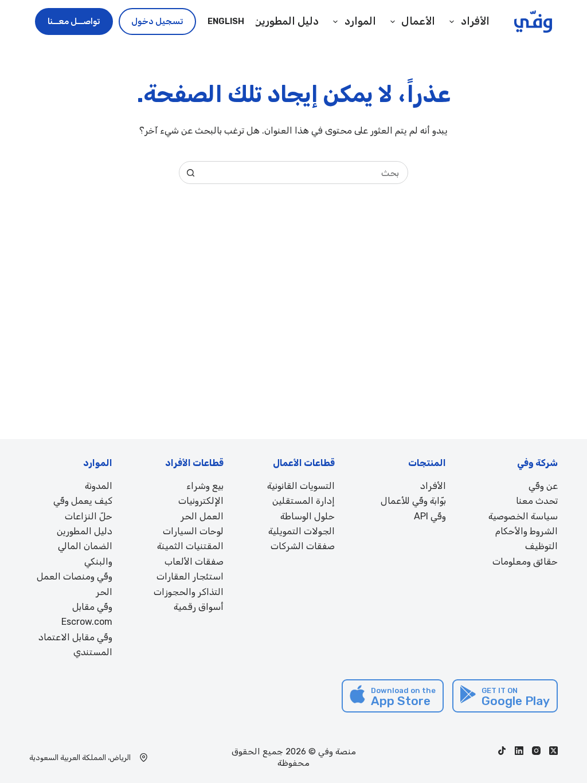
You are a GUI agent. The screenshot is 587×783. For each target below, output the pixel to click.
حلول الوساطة (307, 516)
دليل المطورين (286, 21)
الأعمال (418, 21)
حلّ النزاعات (88, 516)
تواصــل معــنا (74, 21)
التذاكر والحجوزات (189, 591)
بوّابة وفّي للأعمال (413, 500)
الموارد (360, 21)
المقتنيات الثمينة (190, 546)
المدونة (98, 485)
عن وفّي (543, 485)
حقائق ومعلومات (525, 561)
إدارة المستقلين (303, 500)
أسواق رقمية (199, 606)
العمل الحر (202, 516)
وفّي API (430, 516)
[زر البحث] (190, 172)
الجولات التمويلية (301, 531)
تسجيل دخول (157, 21)
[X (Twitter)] (553, 750)
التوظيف (541, 546)
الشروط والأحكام (526, 531)
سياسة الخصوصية (523, 516)
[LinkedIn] (519, 750)
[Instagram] (536, 750)
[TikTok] (502, 750)
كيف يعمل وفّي (82, 500)
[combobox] (304, 172)
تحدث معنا (537, 500)
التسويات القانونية (301, 485)
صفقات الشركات (303, 546)
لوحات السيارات (193, 531)
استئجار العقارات (190, 576)
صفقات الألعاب (194, 561)
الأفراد (433, 485)
